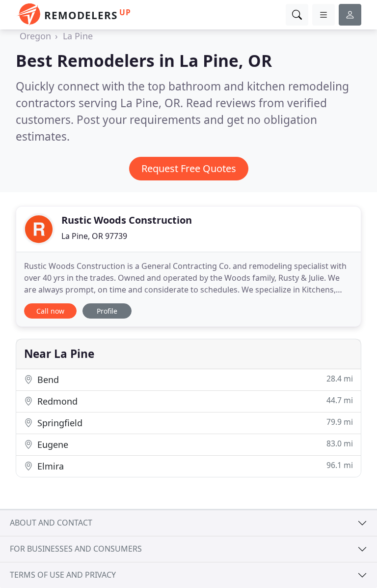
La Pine (78, 36)
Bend (194, 379)
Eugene (194, 444)
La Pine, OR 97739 (94, 236)
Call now (50, 311)
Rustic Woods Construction (126, 220)
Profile (107, 311)
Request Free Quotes (188, 168)
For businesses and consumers (76, 548)
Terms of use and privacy (63, 574)
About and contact (51, 522)
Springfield (194, 422)
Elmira (194, 466)
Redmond (194, 401)
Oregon (35, 36)
